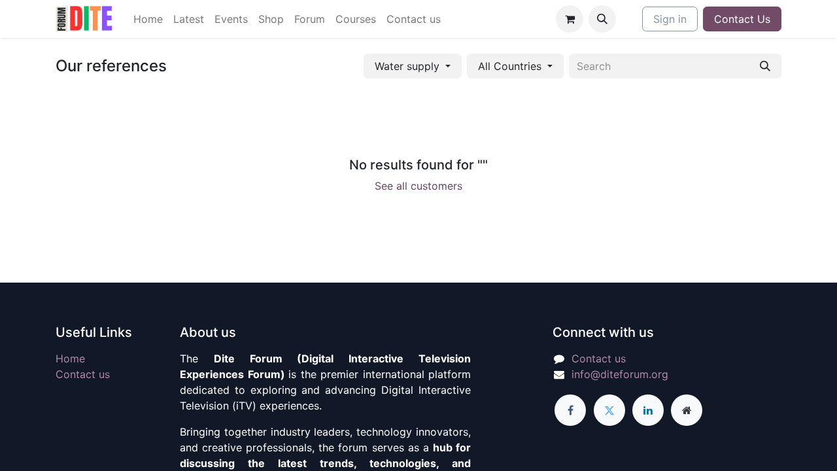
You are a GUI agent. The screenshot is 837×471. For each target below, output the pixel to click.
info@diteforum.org (620, 374)
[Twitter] (609, 410)
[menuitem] (148, 19)
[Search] (765, 66)
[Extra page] (686, 410)
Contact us (83, 374)
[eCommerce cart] (569, 19)
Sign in (670, 19)
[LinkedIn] (648, 410)
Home (70, 358)
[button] (602, 19)
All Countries (509, 66)
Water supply (407, 66)
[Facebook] (570, 410)
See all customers (418, 185)
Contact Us (742, 19)
